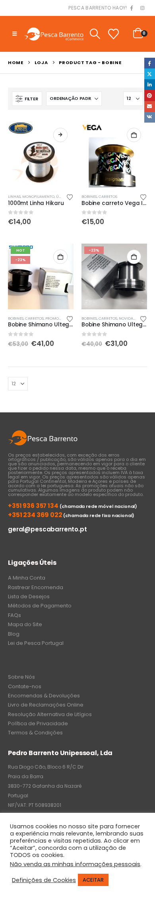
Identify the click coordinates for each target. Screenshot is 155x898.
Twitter (149, 73)
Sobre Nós (21, 677)
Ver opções (60, 135)
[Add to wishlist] (70, 196)
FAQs (14, 615)
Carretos (108, 196)
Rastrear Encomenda (35, 587)
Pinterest (149, 95)
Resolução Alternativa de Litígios (50, 714)
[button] (14, 34)
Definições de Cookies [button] (44, 880)
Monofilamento (38, 196)
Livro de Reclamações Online (45, 705)
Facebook (149, 63)
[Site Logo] (53, 33)
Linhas (14, 196)
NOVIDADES (129, 318)
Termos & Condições (35, 732)
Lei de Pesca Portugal (36, 643)
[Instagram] (142, 8)
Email (149, 106)
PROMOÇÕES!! (58, 318)
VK (149, 117)
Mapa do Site (25, 624)
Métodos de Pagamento (40, 605)
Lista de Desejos (29, 596)
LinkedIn (149, 84)
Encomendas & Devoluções (44, 695)
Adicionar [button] (134, 135)
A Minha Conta (26, 578)
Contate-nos (24, 686)
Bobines (89, 196)
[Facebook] (131, 8)
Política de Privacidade (38, 723)
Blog (13, 634)
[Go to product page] (41, 154)
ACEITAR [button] (93, 880)
